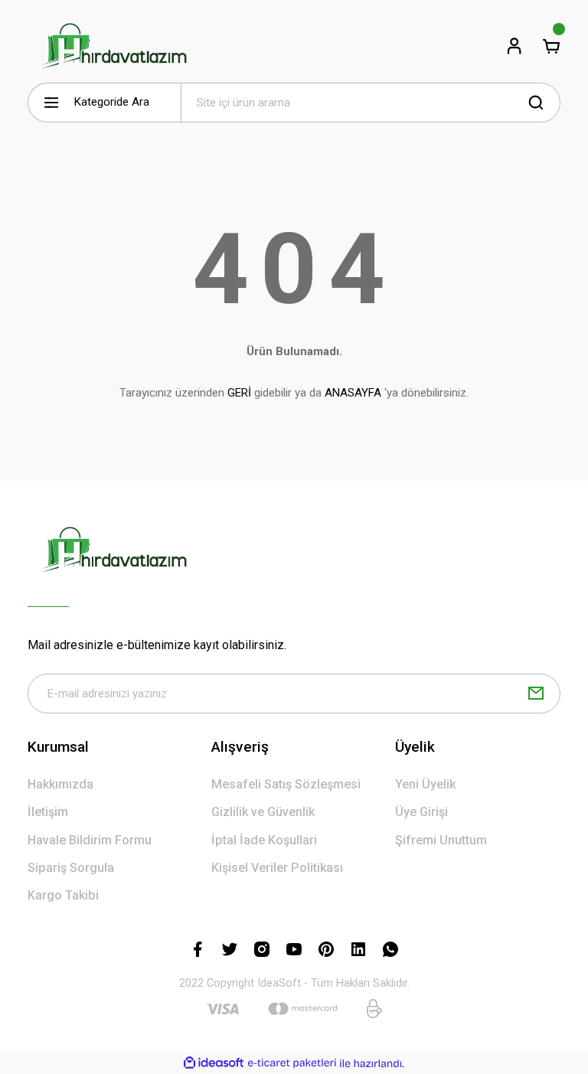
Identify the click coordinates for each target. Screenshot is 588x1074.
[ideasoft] (213, 1063)
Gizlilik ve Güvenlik (263, 812)
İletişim (48, 812)
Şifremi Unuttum (441, 840)
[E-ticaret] (292, 1063)
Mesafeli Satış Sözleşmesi (286, 784)
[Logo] (114, 46)
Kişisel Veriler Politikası (277, 867)
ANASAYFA (353, 393)
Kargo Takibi (63, 895)
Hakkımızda (60, 784)
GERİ (239, 393)
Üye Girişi (421, 812)
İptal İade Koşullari (264, 840)
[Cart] (551, 46)
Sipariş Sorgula (71, 867)
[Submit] (535, 693)
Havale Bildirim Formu (90, 840)
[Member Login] (514, 46)
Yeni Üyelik (425, 784)
